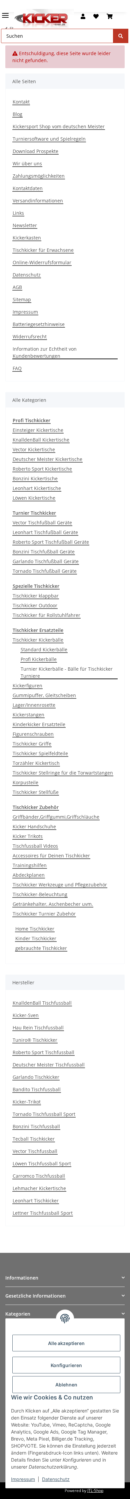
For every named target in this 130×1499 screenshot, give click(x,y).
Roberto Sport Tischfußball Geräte (51, 542)
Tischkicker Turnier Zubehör (44, 913)
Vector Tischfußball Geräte (42, 522)
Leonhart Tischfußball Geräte (45, 532)
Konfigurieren (66, 1365)
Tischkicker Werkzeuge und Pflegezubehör (60, 884)
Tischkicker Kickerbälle (38, 640)
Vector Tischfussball (35, 1151)
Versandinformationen (38, 200)
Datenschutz (27, 275)
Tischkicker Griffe (32, 743)
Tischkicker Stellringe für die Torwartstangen (63, 773)
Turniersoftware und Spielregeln (49, 139)
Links (18, 213)
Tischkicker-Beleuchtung (40, 894)
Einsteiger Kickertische (38, 430)
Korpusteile (25, 782)
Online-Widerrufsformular (42, 262)
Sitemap (22, 299)
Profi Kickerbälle (39, 659)
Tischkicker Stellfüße (36, 792)
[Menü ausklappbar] (5, 12)
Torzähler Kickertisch (36, 763)
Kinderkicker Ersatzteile (39, 724)
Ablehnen (66, 1384)
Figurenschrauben (33, 734)
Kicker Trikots (28, 836)
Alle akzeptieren (66, 1343)
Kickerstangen (28, 714)
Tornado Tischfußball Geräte (45, 571)
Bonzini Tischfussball (36, 1126)
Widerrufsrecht (30, 336)
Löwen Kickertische (34, 498)
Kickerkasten (27, 237)
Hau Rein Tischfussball (38, 1027)
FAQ (17, 368)
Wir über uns (27, 163)
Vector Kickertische (34, 449)
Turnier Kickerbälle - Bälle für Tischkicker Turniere (67, 672)
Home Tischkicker (34, 929)
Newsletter (25, 225)
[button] (83, 16)
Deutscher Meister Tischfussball (49, 1064)
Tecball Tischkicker (34, 1139)
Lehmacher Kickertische (39, 1188)
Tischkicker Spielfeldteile (40, 753)
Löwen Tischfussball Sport (42, 1163)
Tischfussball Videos (35, 846)
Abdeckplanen (29, 875)
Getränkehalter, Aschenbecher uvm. (53, 904)
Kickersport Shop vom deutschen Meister (59, 126)
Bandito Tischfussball (37, 1089)
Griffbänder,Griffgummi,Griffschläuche (56, 817)
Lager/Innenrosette (34, 705)
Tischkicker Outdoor (35, 605)
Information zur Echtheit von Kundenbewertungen (45, 352)
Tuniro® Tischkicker (35, 1040)
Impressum (25, 312)
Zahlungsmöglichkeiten (39, 176)
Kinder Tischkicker (35, 938)
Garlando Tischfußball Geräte (46, 561)
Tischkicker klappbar (36, 596)
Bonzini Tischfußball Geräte (44, 551)
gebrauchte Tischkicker (41, 948)
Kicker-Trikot (27, 1102)
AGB (17, 287)
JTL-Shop (95, 1490)
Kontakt (21, 102)
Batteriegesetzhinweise (39, 324)
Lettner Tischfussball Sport (43, 1213)
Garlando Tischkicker (36, 1077)
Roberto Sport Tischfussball (43, 1052)
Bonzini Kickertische (35, 478)
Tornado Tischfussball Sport (44, 1114)
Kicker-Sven (26, 1015)
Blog (17, 114)
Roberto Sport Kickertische (42, 469)
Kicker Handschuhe (34, 826)
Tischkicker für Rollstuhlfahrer (46, 615)
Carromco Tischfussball (39, 1176)
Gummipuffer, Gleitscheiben (44, 695)
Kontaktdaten (28, 188)
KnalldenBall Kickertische (41, 440)
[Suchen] (120, 36)
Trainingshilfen (30, 865)
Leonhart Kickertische (37, 488)
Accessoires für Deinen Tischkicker (51, 855)
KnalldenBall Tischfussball (42, 1003)
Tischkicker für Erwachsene (43, 250)
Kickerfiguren (27, 685)
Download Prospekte (35, 151)
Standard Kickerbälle (44, 649)
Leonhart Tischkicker (36, 1200)
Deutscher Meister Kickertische (47, 459)
